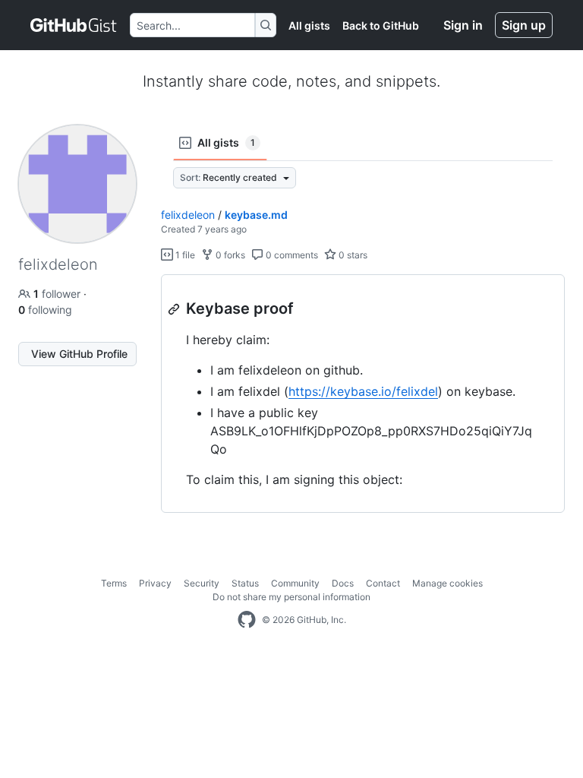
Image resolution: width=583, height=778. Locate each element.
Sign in (463, 25)
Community (295, 583)
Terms (114, 583)
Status (245, 583)
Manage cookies (447, 583)
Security (201, 583)
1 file (184, 255)
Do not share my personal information (291, 596)
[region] (363, 394)
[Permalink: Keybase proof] (175, 309)
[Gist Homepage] (74, 25)
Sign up (524, 25)
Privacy (155, 583)
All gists (309, 25)
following (45, 309)
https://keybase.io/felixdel (363, 391)
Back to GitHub (380, 25)
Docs (343, 583)
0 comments (290, 255)
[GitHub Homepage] (247, 620)
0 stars (351, 255)
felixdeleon (188, 214)
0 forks (229, 255)
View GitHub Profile (79, 353)
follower (58, 293)
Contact (383, 583)
